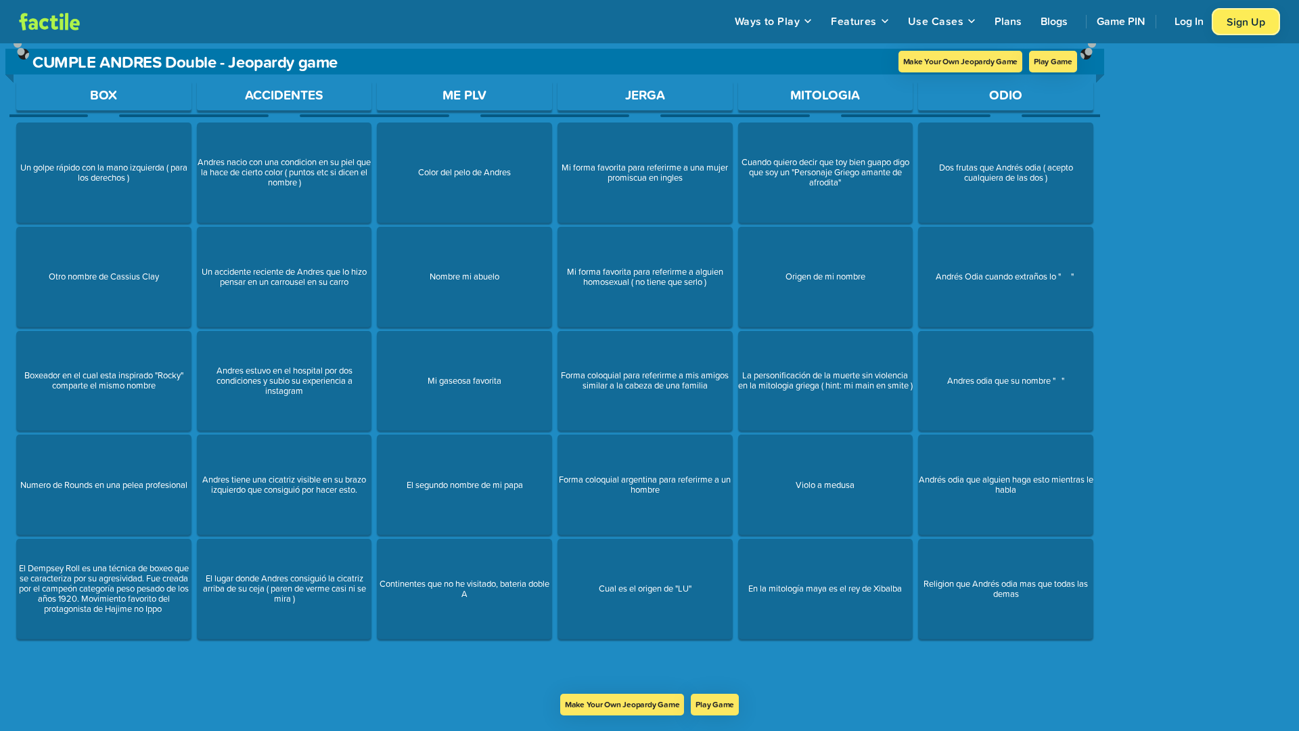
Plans (1008, 21)
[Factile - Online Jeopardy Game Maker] (49, 21)
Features (854, 21)
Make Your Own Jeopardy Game (960, 61)
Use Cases (935, 21)
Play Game (1053, 61)
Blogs (1054, 21)
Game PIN (1121, 21)
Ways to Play (767, 21)
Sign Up (1246, 21)
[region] (555, 368)
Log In (1189, 21)
